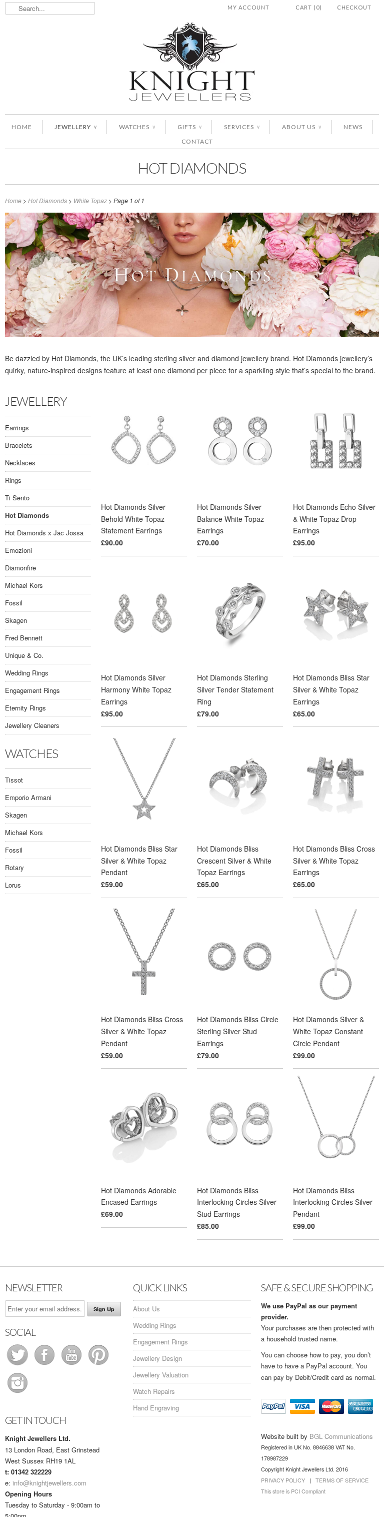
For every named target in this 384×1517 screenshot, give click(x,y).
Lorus (13, 885)
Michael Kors (24, 585)
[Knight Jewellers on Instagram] (17, 1392)
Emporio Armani (28, 797)
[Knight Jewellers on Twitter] (18, 1364)
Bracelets (18, 445)
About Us (301, 127)
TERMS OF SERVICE (342, 1480)
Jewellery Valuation (160, 1374)
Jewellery (75, 127)
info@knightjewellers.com (49, 1482)
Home (22, 127)
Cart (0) (309, 7)
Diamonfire (20, 567)
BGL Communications (341, 1436)
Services (242, 127)
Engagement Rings (32, 690)
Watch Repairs (154, 1391)
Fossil (13, 602)
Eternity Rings (25, 707)
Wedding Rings (26, 672)
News (353, 127)
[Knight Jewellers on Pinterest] (98, 1364)
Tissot (14, 780)
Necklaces (20, 462)
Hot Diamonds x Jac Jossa (44, 532)
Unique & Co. (24, 655)
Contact (197, 141)
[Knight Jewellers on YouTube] (72, 1364)
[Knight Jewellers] (192, 63)
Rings (13, 480)
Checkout (354, 7)
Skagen (16, 620)
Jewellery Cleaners (32, 725)
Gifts (190, 127)
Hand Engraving (156, 1407)
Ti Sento (17, 497)
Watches (137, 127)
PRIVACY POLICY (283, 1480)
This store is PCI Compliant (293, 1491)
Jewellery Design (157, 1358)
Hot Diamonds (192, 168)
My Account (249, 7)
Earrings (17, 427)
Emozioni (18, 550)
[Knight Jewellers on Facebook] (45, 1364)
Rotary (14, 867)
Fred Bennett (23, 637)
